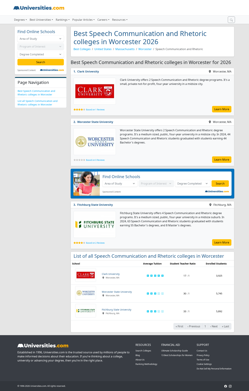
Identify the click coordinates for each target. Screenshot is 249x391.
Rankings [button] (62, 20)
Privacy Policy (203, 355)
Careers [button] (102, 20)
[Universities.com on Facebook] (225, 386)
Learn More (221, 109)
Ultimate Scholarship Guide (174, 350)
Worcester (145, 49)
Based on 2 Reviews (95, 242)
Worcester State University (95, 122)
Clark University (88, 71)
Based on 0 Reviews (95, 160)
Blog (138, 355)
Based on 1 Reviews (95, 109)
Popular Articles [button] (82, 20)
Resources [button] (119, 20)
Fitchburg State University (95, 205)
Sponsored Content (26, 70)
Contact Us (202, 350)
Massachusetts (125, 49)
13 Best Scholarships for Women (177, 355)
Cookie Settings (204, 364)
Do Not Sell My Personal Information (214, 368)
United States (103, 49)
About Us (140, 359)
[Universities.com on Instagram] (230, 386)
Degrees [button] (19, 20)
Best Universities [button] (40, 20)
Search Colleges (143, 350)
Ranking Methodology (146, 364)
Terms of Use (203, 359)
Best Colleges (82, 49)
